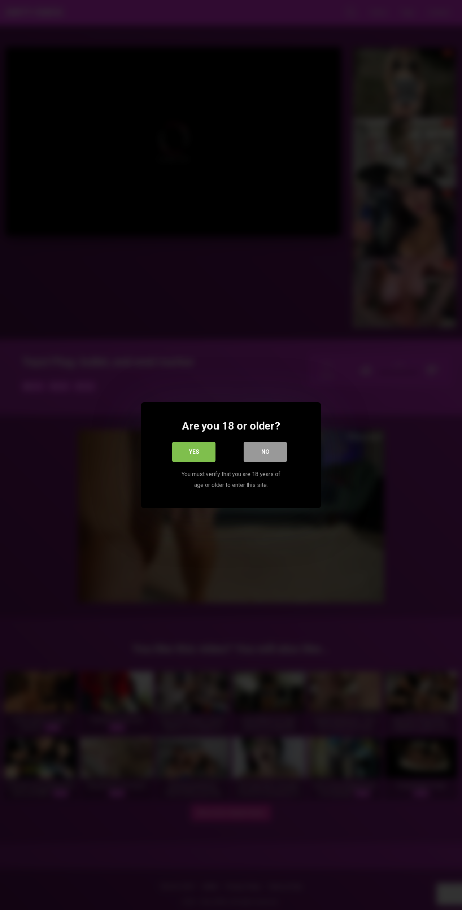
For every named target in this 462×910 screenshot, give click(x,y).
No (265, 451)
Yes (194, 451)
